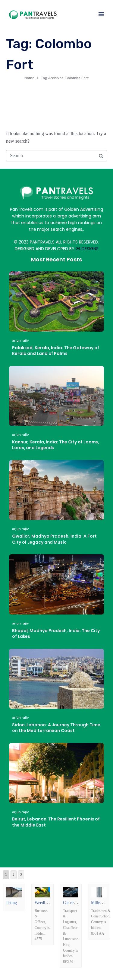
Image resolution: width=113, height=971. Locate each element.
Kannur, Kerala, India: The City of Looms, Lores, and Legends (55, 445)
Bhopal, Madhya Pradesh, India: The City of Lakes (56, 634)
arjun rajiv (20, 340)
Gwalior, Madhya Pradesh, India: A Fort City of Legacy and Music (54, 539)
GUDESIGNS (87, 249)
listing (11, 902)
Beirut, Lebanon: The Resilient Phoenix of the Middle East (56, 822)
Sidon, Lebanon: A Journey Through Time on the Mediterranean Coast (56, 728)
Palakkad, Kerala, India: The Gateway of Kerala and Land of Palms (55, 351)
